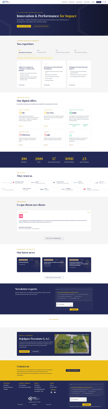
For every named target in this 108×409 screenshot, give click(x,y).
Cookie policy (20, 404)
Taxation (5, 389)
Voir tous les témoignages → (54, 238)
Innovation (6, 385)
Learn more (35, 351)
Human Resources (8, 387)
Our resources (22, 385)
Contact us (53, 389)
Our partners (37, 387)
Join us (51, 385)
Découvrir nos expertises (41, 26)
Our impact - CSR (38, 391)
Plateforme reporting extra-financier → (74, 125)
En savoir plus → (22, 85)
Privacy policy (48, 404)
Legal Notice (34, 404)
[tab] (26, 51)
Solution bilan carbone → (85, 125)
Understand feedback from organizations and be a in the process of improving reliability (79, 264)
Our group (36, 385)
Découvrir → (21, 126)
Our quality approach (39, 389)
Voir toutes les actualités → (54, 277)
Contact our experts (24, 26)
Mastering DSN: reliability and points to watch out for (54, 264)
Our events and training (25, 387)
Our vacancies (24, 351)
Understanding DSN (28, 264)
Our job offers (53, 387)
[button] (103, 2)
